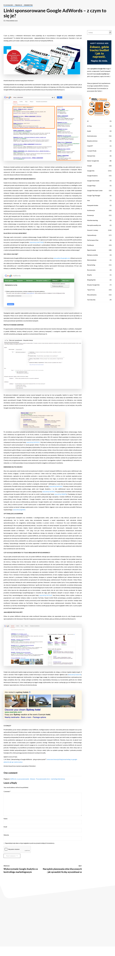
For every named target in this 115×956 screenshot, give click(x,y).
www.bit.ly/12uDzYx (74, 674)
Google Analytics (92, 175)
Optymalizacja (91, 235)
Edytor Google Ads (93, 161)
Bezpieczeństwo (92, 141)
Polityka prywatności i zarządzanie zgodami (71, 930)
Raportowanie (91, 250)
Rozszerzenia (91, 270)
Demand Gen (91, 156)
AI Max (89, 126)
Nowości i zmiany (92, 230)
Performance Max (92, 240)
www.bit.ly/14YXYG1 (33, 442)
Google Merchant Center (95, 190)
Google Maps (91, 185)
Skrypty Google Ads (93, 285)
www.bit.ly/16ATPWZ (36, 242)
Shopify (89, 275)
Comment (7, 791)
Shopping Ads (91, 280)
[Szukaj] (110, 32)
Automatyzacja (92, 136)
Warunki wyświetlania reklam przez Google (71, 928)
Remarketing (28, 5)
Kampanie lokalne (92, 205)
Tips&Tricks (91, 290)
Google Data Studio (93, 180)
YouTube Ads (91, 300)
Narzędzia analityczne (94, 225)
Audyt (89, 131)
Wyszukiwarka (91, 295)
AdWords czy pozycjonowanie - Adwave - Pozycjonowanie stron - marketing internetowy (37, 779)
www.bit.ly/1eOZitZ (48, 491)
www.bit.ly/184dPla (60, 494)
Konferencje (91, 210)
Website (6, 835)
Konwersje (90, 215)
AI (88, 121)
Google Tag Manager (93, 195)
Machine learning (92, 220)
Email (5, 827)
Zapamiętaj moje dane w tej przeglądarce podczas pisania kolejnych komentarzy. (29, 843)
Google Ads (9, 5)
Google (89, 166)
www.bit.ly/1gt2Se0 (19, 509)
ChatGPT (90, 146)
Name (5, 818)
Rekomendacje (91, 260)
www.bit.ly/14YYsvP (45, 595)
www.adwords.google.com (61, 258)
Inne (88, 200)
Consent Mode (91, 151)
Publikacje (18, 5)
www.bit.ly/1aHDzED (55, 486)
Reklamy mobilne (92, 255)
